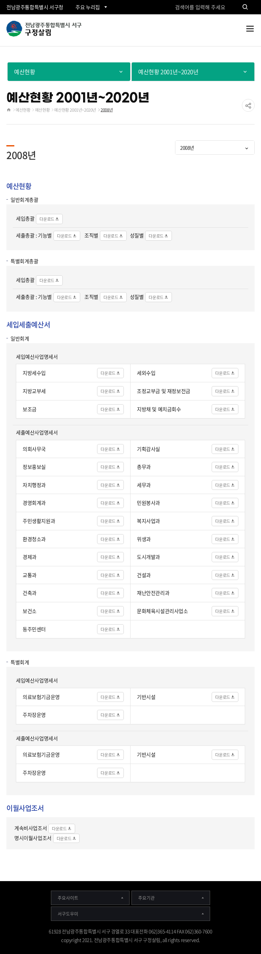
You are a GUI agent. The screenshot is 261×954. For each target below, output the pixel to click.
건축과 (30, 593)
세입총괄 (25, 218)
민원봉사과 (148, 502)
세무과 (144, 485)
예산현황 (23, 110)
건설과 (144, 575)
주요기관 (146, 897)
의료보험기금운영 (41, 697)
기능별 (45, 235)
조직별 (91, 235)
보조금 (30, 409)
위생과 (144, 539)
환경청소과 (34, 539)
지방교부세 (34, 391)
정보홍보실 (34, 466)
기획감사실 (148, 449)
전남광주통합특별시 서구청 (34, 7)
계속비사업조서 (30, 828)
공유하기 (248, 105)
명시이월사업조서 (33, 838)
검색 (245, 7)
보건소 (30, 611)
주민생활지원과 (39, 521)
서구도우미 (68, 913)
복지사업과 (148, 521)
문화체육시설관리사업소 (162, 611)
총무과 (144, 466)
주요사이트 (68, 897)
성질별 (137, 235)
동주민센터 (34, 629)
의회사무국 (34, 449)
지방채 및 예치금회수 (159, 409)
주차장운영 (34, 714)
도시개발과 (148, 557)
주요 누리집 (87, 7)
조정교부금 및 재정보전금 (163, 391)
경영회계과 (34, 502)
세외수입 (146, 373)
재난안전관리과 (153, 593)
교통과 (30, 575)
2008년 (107, 110)
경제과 (30, 557)
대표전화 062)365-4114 (153, 931)
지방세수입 (34, 373)
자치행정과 (34, 485)
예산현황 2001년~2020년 (75, 110)
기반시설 (146, 697)
